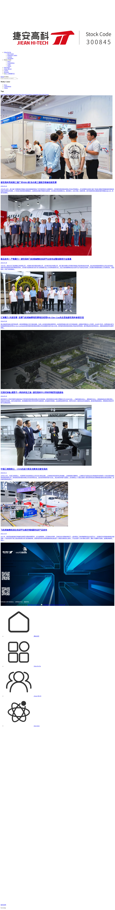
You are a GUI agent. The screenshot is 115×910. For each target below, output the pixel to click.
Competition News (37, 94)
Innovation (7, 67)
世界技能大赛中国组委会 (7, 602)
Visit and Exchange (26, 94)
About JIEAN (8, 69)
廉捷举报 (26, 602)
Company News (5, 94)
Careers (6, 70)
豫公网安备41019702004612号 (56, 605)
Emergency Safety (12, 55)
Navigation (10, 58)
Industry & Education (15, 94)
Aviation (9, 57)
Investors (6, 72)
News (9, 61)
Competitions (10, 63)
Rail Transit (10, 54)
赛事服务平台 (18, 602)
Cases (9, 64)
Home (2, 76)
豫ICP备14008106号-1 (34, 605)
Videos (9, 66)
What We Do (7, 52)
